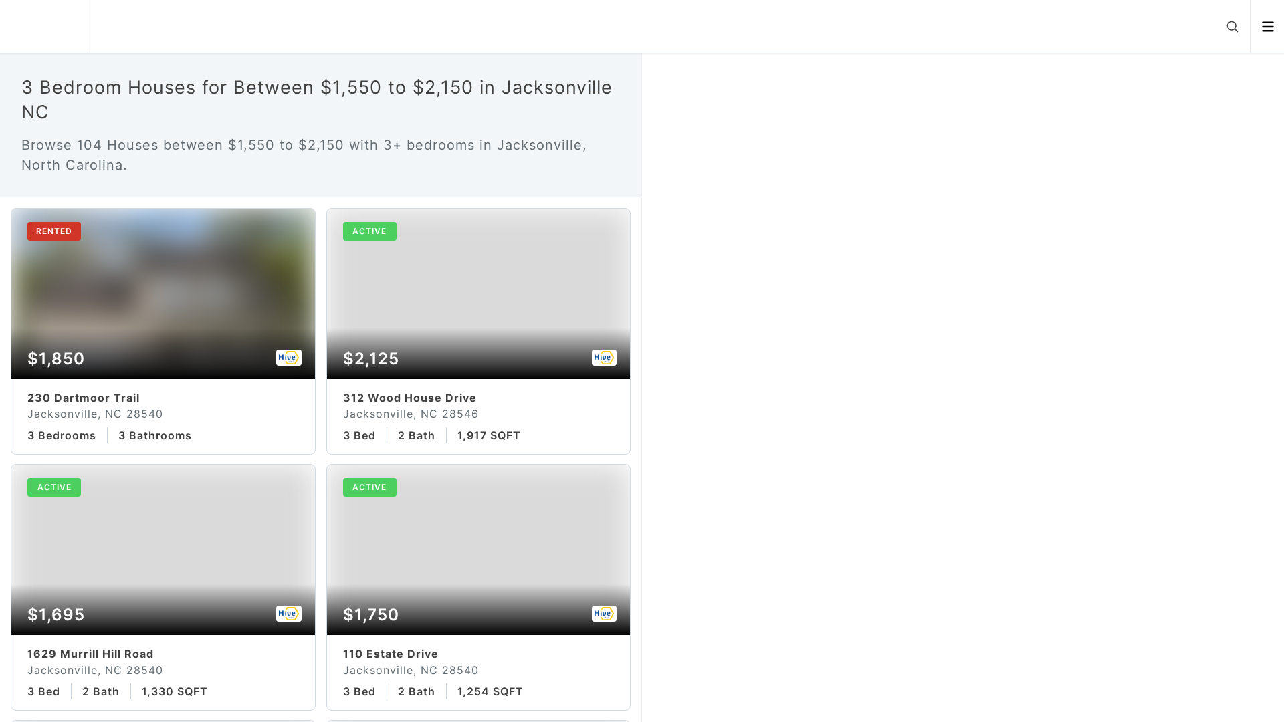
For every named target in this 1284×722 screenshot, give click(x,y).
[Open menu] (1267, 26)
